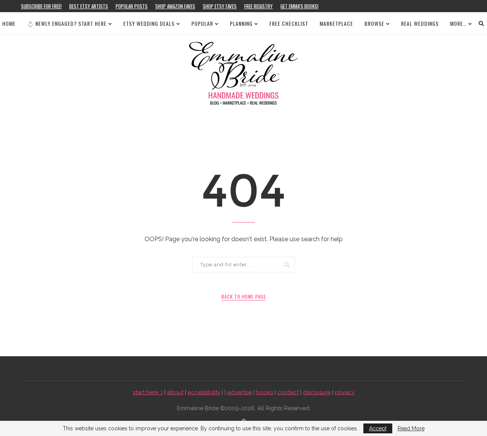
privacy (345, 392)
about (175, 392)
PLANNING (241, 23)
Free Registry (258, 6)
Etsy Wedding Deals (149, 23)
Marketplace (336, 23)
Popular (202, 23)
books (264, 392)
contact (288, 392)
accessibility (204, 392)
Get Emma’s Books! (299, 6)
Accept (378, 428)
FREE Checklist (288, 23)
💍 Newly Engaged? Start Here (67, 23)
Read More (411, 428)
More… (458, 23)
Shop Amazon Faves (175, 6)
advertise (239, 392)
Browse (374, 23)
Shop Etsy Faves (220, 6)
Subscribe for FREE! (41, 6)
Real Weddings (420, 23)
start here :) (148, 392)
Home (9, 23)
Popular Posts (132, 6)
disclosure (317, 392)
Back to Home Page (243, 296)
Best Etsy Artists (88, 6)
